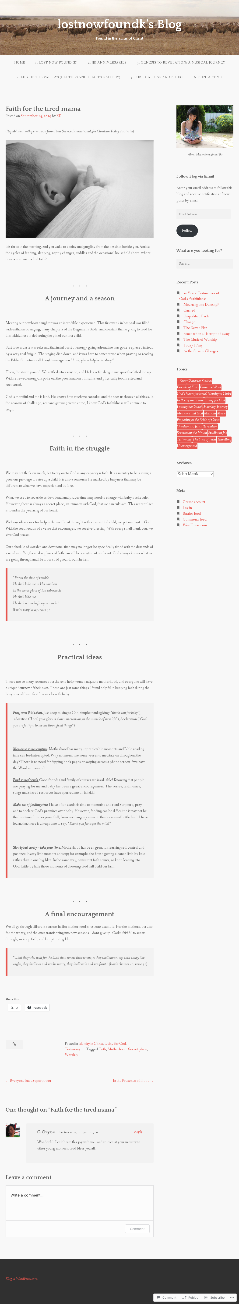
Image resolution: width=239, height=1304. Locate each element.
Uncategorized (187, 446)
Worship (71, 1054)
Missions (210, 413)
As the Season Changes (200, 351)
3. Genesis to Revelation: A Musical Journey (181, 62)
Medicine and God (190, 413)
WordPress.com (195, 525)
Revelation (210, 426)
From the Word (210, 387)
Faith (102, 1049)
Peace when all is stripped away (206, 333)
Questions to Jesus (189, 426)
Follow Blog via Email (195, 176)
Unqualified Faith (196, 316)
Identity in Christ (91, 1043)
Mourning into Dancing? (201, 304)
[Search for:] (204, 264)
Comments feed (195, 519)
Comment (137, 1229)
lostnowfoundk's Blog (119, 24)
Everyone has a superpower (30, 1080)
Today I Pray (193, 345)
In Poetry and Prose (190, 400)
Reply (138, 1131)
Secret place (137, 1049)
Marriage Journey (215, 406)
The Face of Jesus (204, 439)
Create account (194, 502)
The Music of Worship (200, 339)
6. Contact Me (208, 77)
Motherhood (117, 1049)
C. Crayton (46, 1132)
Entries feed (192, 513)
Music (221, 413)
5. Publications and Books (157, 77)
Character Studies (199, 380)
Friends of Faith (188, 387)
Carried (189, 310)
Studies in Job (217, 432)
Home (19, 62)
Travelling (224, 439)
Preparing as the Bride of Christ (198, 419)
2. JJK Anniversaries (107, 62)
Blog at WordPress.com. (22, 1278)
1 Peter (181, 380)
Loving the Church (189, 406)
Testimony (73, 1049)
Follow (187, 230)
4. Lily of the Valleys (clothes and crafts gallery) (68, 77)
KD (59, 116)
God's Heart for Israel (192, 393)
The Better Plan (195, 328)
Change (189, 322)
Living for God (115, 1043)
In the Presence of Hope (131, 1080)
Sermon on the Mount (192, 432)
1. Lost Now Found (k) (56, 62)
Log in (187, 507)
